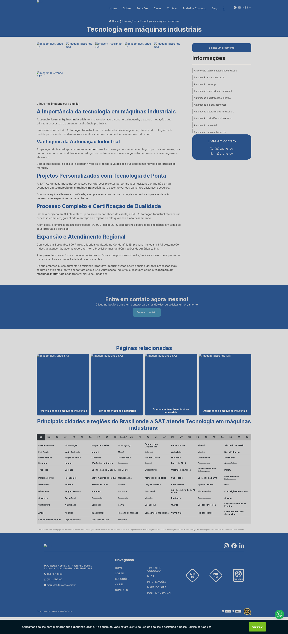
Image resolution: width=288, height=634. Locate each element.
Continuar (257, 627)
